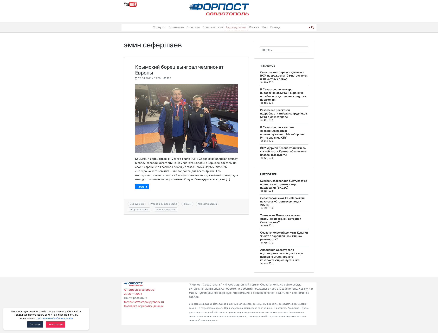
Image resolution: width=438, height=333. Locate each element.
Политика (193, 27)
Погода (275, 27)
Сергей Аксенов (140, 209)
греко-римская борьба (164, 203)
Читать (141, 186)
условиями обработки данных (55, 318)
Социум (158, 27)
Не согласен (55, 324)
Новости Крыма (208, 203)
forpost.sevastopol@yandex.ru (144, 302)
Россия (254, 27)
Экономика (176, 27)
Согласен (35, 324)
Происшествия (212, 27)
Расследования (236, 27)
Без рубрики (137, 203)
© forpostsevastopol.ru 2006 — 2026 (139, 291)
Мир (265, 27)
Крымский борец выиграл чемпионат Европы (179, 70)
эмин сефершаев (166, 209)
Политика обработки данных (143, 306)
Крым (188, 203)
